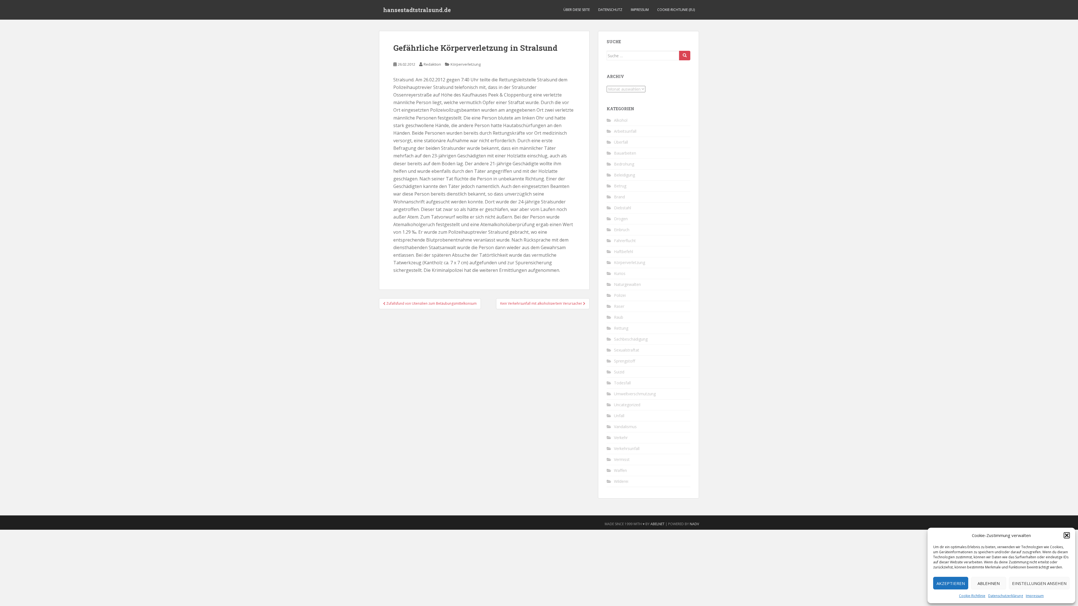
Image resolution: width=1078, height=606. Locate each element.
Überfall (621, 142)
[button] (1067, 535)
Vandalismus (625, 426)
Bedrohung (624, 164)
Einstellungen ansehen (1039, 583)
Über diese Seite (576, 9)
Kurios (619, 273)
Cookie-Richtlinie (972, 595)
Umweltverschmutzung (635, 393)
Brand (619, 196)
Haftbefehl (623, 251)
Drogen (621, 218)
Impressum (1035, 595)
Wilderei (621, 481)
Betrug (620, 186)
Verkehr (621, 437)
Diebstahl (622, 207)
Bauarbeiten (625, 153)
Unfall (619, 415)
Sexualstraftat (626, 350)
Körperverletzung (466, 64)
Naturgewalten (627, 284)
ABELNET (657, 524)
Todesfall (622, 382)
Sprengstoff (624, 361)
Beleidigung (624, 175)
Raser (619, 306)
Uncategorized (627, 404)
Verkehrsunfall (627, 448)
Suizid (619, 372)
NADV (694, 524)
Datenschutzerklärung (1005, 595)
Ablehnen (988, 583)
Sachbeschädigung (631, 339)
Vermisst (622, 459)
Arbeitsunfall (625, 131)
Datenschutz (610, 9)
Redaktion (432, 64)
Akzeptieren (951, 583)
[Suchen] (684, 55)
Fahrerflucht (625, 240)
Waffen (620, 470)
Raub (618, 317)
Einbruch (621, 229)
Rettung (621, 328)
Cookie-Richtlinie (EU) (676, 9)
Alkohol (620, 120)
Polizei (620, 295)
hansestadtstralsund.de (417, 9)
